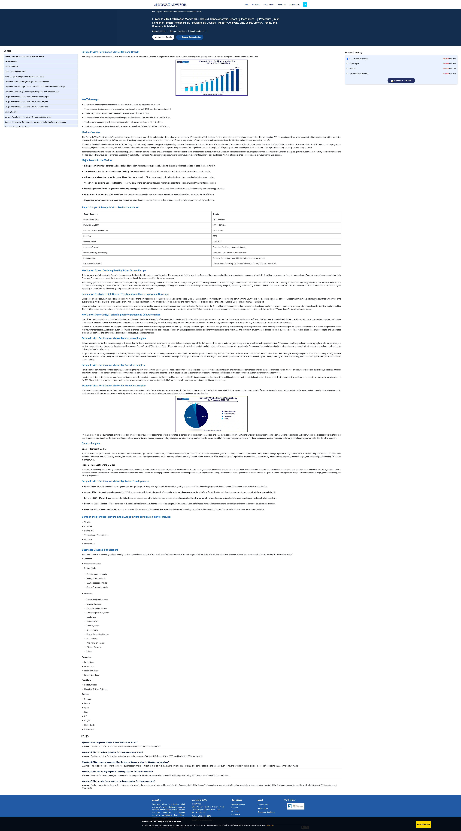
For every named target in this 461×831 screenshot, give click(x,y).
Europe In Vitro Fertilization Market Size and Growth (24, 56)
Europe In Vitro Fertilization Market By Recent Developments (28, 117)
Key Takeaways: (11, 61)
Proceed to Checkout (403, 80)
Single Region (354, 64)
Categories (268, 5)
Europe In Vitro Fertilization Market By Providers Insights (26, 102)
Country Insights (11, 112)
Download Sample (165, 37)
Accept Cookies (423, 824)
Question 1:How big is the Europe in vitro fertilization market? (110, 743)
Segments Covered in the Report (17, 127)
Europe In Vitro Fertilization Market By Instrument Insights (27, 97)
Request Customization (191, 37)
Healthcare (168, 11)
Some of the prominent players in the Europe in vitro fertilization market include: (35, 122)
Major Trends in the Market (15, 72)
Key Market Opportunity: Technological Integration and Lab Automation (32, 92)
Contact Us (295, 5)
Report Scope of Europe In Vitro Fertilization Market (24, 77)
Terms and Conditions (266, 812)
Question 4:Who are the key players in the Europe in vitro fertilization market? (117, 771)
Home (246, 5)
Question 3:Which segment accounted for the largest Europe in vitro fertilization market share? (125, 762)
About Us (282, 5)
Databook (352, 69)
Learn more (270, 825)
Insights (256, 5)
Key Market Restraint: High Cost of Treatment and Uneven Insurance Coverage (35, 87)
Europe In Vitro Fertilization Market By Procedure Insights (27, 107)
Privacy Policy (263, 805)
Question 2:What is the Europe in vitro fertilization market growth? (112, 752)
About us (234, 811)
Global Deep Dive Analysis (358, 59)
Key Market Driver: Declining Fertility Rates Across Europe (27, 82)
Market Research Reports (238, 806)
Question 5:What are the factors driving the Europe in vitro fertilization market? (118, 781)
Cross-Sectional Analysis (358, 73)
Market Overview (11, 66)
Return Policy (263, 808)
